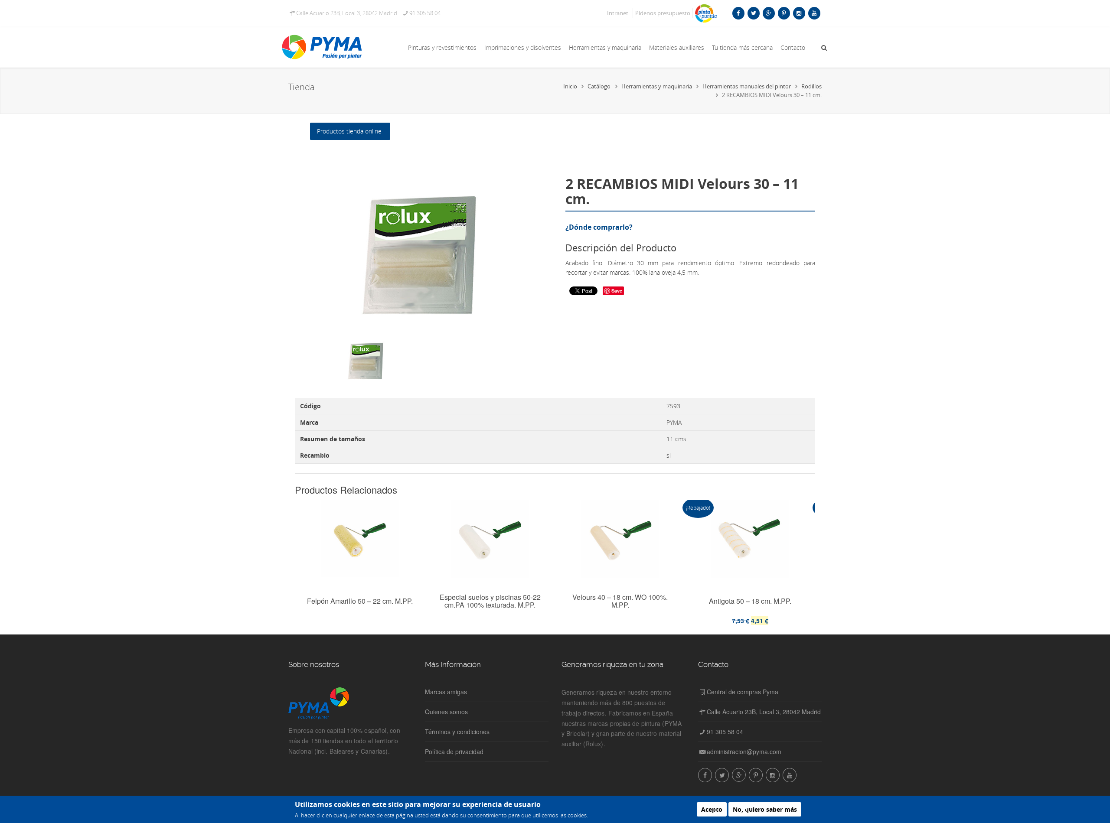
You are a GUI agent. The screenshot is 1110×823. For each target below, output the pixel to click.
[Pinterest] (784, 13)
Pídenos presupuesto (662, 13)
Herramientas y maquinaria (605, 47)
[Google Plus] (768, 13)
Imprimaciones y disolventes (522, 47)
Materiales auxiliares (676, 47)
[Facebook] (738, 13)
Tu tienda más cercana (742, 47)
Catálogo (599, 86)
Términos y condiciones (457, 731)
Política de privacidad (454, 751)
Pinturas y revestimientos (442, 47)
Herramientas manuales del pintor (746, 86)
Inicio (570, 86)
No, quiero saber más (765, 809)
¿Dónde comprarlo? (599, 227)
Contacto (792, 47)
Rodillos (811, 86)
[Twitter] (753, 13)
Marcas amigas (446, 691)
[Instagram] (799, 13)
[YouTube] (814, 13)
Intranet (617, 13)
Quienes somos (446, 711)
